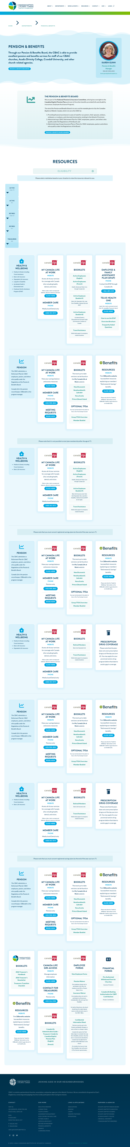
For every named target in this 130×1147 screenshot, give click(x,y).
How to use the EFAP (108, 318)
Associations (72, 1107)
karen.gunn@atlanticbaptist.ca (108, 73)
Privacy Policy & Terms (77, 1143)
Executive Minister (44, 1107)
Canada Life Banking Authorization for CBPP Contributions (108, 994)
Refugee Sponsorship (45, 1123)
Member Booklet (79, 420)
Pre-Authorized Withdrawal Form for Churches (108, 979)
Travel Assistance (79, 330)
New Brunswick (79, 387)
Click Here (50, 296)
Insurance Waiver (79, 993)
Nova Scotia (79, 396)
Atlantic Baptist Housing (106, 1111)
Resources (84, 6)
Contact (95, 6)
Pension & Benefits (44, 1126)
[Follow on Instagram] (13, 1135)
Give (103, 6)
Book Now (50, 416)
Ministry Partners (74, 1114)
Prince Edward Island (79, 399)
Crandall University (105, 1119)
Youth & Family (43, 1111)
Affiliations (72, 1116)
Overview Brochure (108, 321)
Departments (59, 6)
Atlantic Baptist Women (106, 1114)
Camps (70, 1111)
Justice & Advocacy (45, 1121)
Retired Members (79, 645)
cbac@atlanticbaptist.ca (17, 1129)
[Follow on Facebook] (9, 1135)
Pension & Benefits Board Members (57, 132)
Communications (44, 1130)
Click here (50, 386)
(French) (50, 1044)
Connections (42, 1109)
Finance (41, 1128)
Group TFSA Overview (79, 417)
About (49, 6)
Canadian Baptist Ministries (107, 1121)
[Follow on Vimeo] (16, 1135)
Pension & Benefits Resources (19, 69)
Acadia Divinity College (106, 1116)
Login (110, 6)
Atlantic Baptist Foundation (108, 1109)
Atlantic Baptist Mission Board (108, 1107)
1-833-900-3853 (50, 403)
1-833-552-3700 (50, 1001)
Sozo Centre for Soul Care (47, 1116)
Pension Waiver (79, 981)
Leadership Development (46, 1114)
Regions (70, 1109)
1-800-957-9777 (50, 313)
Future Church (43, 1119)
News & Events (73, 6)
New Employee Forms (79, 974)
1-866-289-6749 (108, 291)
